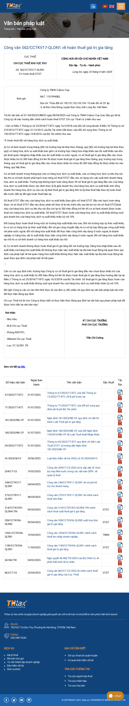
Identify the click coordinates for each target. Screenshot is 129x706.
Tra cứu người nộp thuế (80, 676)
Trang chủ (9, 29)
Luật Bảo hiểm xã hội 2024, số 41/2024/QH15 (72, 458)
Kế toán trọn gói (15, 658)
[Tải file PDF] (120, 398)
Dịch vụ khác (13, 669)
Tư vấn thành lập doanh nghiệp (23, 662)
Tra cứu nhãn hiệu (77, 681)
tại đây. (21, 366)
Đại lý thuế (12, 655)
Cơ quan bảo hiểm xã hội (81, 660)
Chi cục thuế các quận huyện (83, 655)
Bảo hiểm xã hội (15, 665)
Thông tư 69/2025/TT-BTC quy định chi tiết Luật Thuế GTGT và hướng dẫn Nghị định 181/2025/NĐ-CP (73, 445)
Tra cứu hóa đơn (76, 685)
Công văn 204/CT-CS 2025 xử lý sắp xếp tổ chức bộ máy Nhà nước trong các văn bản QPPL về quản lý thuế (74, 471)
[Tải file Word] (120, 392)
